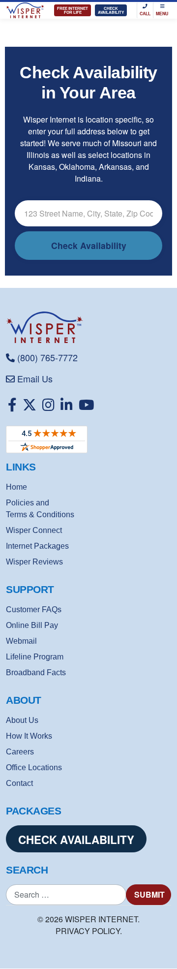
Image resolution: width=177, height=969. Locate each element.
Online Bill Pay (32, 625)
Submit (149, 894)
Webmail (21, 641)
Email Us (35, 378)
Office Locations (34, 767)
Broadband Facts (36, 672)
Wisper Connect (34, 530)
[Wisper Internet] (88, 327)
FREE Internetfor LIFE (72, 10)
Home (16, 487)
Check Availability (111, 10)
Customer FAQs (33, 609)
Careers (20, 752)
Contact (19, 783)
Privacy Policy (88, 931)
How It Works (29, 736)
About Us (22, 720)
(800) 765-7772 (47, 357)
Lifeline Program (34, 657)
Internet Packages (37, 546)
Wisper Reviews (34, 562)
